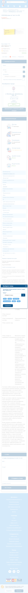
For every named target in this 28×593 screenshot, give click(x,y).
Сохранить (8, 305)
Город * (4, 292)
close (26, 286)
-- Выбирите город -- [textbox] (9, 295)
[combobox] (14, 295)
